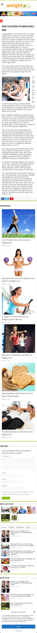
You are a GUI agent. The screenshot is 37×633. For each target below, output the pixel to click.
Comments (20, 527)
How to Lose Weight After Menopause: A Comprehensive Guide (21, 532)
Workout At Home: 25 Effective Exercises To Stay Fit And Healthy (22, 544)
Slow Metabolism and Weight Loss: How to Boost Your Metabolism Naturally (22, 552)
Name (4, 473)
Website (5, 486)
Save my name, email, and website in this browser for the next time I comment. (17, 493)
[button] (34, 612)
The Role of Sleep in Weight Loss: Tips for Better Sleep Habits (22, 595)
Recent (4, 527)
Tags (28, 527)
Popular (11, 527)
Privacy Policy (18, 630)
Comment (6, 456)
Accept (18, 626)
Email (4, 479)
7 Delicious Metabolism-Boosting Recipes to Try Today (22, 566)
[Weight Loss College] (18, 5)
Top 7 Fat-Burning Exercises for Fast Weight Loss (21, 604)
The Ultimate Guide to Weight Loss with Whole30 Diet (23, 559)
